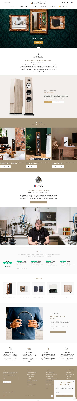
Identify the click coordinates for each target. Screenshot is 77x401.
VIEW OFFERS (38, 42)
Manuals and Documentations (51, 378)
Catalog (47, 388)
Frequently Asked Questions (51, 384)
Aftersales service (49, 376)
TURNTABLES (34, 6)
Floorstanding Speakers (31, 372)
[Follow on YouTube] (12, 392)
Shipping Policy (69, 378)
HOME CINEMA (5, 166)
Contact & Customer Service (51, 374)
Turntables (29, 378)
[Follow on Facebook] (3, 392)
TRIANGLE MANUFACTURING (38, 202)
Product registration (50, 380)
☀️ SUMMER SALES (63, 6)
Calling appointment (50, 372)
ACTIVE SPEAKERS (58, 166)
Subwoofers (29, 382)
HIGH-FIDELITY (13, 6)
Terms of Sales (68, 372)
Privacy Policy (66, 359)
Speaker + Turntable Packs (32, 380)
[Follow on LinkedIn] (15, 392)
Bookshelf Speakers (31, 374)
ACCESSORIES (43, 6)
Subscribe (64, 396)
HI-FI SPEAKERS (31, 166)
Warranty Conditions (70, 374)
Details (29, 361)
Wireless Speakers (30, 376)
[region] (38, 24)
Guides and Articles (49, 386)
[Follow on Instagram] (9, 392)
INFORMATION (53, 6)
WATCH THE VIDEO (58, 101)
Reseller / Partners (49, 382)
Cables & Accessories (31, 384)
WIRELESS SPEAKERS (24, 6)
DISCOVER (48, 101)
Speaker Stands (30, 386)
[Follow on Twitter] (6, 392)
